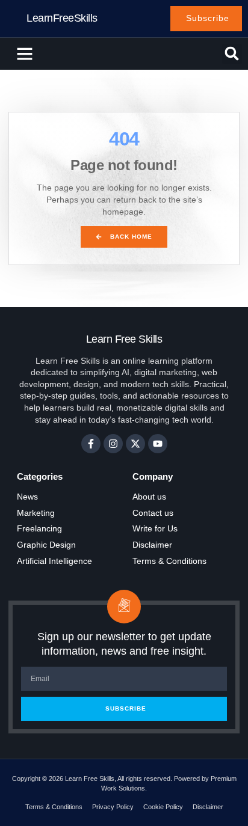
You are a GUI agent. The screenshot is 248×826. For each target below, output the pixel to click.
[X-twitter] (135, 443)
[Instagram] (113, 443)
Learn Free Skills (124, 339)
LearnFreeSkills (62, 18)
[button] (24, 53)
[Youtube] (157, 443)
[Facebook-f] (91, 443)
